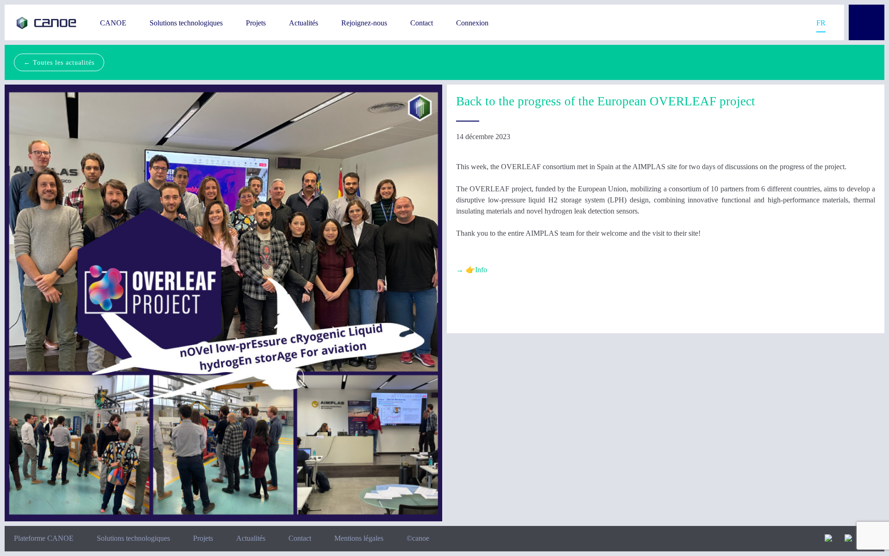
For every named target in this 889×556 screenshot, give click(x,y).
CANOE (113, 23)
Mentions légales (358, 538)
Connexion (472, 23)
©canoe (418, 538)
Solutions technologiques (186, 23)
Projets (256, 23)
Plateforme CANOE (44, 538)
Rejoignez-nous (364, 23)
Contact (421, 23)
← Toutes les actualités (59, 62)
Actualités (303, 23)
